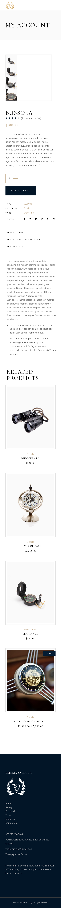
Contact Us (11, 823)
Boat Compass (30, 546)
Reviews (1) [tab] (15, 247)
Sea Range (30, 633)
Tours (8, 815)
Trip (32, 212)
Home (8, 803)
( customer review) (31, 118)
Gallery (8, 807)
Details (27, 208)
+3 (6, 834)
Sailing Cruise (30, 629)
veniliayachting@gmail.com (19, 849)
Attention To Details (30, 721)
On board (10, 811)
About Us (10, 819)
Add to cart (20, 190)
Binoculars (30, 458)
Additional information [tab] (23, 240)
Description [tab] (15, 233)
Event (26, 212)
